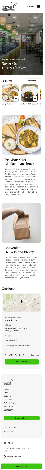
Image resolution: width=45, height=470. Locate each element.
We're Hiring (9, 403)
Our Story (8, 399)
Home (6, 389)
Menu (31, 6)
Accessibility (8, 431)
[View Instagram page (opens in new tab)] (8, 443)
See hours (35, 355)
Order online (21, 362)
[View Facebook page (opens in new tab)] (5, 443)
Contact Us (9, 410)
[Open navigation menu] (38, 6)
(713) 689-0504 (11, 341)
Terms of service (10, 427)
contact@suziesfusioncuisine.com (17, 346)
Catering (7, 396)
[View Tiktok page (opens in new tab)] (12, 443)
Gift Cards (8, 406)
